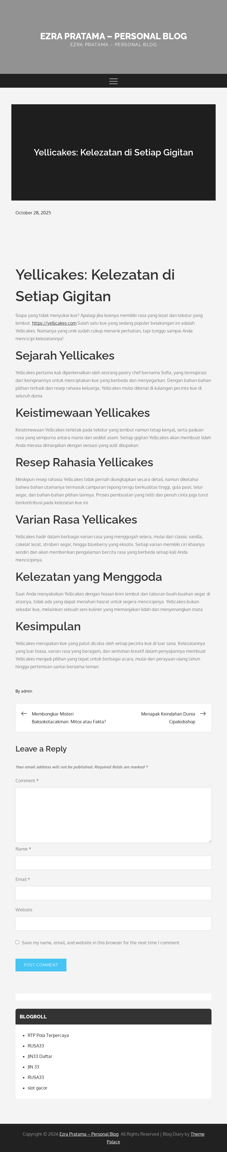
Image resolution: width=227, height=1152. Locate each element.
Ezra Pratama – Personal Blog (113, 36)
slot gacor (37, 1088)
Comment (27, 780)
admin (26, 691)
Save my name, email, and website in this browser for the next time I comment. (101, 942)
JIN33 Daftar (40, 1056)
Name (23, 849)
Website (24, 909)
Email (23, 879)
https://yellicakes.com (54, 323)
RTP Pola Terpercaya (48, 1035)
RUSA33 (36, 1046)
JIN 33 (33, 1067)
